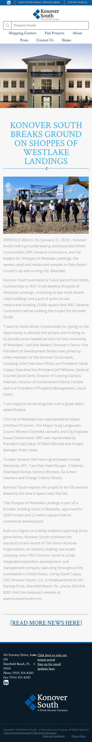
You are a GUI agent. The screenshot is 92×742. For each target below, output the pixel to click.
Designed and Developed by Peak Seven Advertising (30, 733)
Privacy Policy (79, 736)
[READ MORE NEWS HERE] (46, 623)
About (77, 33)
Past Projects (54, 33)
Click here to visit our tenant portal (52, 657)
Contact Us (44, 40)
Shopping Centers (22, 33)
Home (66, 40)
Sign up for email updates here (39, 2)
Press (24, 40)
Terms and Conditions (53, 736)
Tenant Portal (78, 2)
